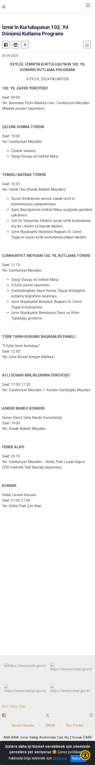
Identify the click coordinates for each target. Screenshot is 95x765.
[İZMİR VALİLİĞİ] (14, 6)
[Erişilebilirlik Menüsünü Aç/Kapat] (85, 755)
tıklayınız (60, 758)
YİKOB (50, 726)
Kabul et (78, 758)
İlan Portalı (74, 726)
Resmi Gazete (23, 726)
